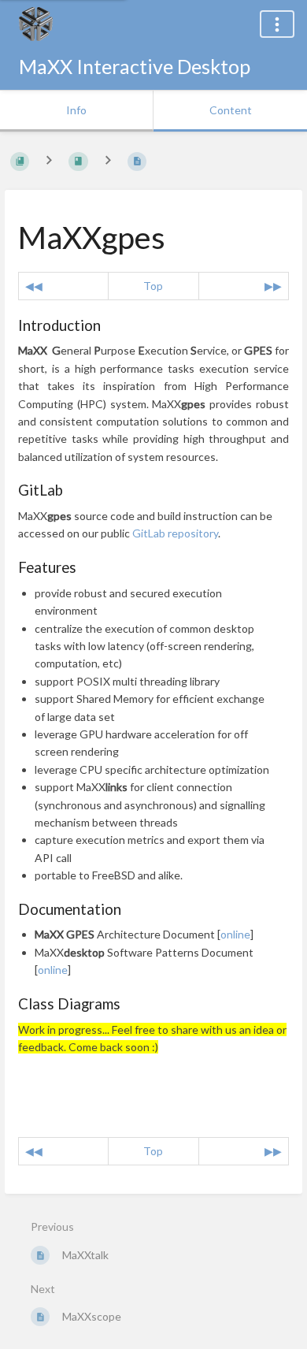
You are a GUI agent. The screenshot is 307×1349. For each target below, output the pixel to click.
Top (153, 285)
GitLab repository (175, 533)
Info (76, 110)
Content (230, 110)
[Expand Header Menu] (277, 24)
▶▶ (273, 285)
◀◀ (34, 285)
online (235, 934)
